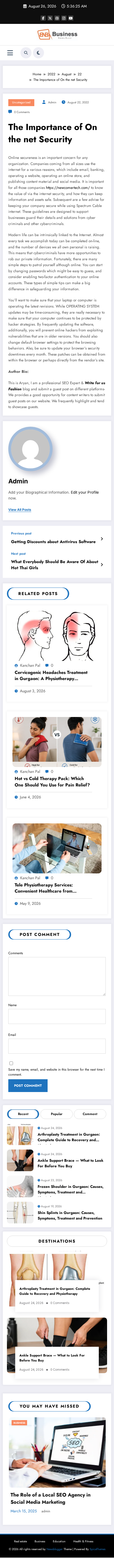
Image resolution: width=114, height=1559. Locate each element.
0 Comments (22, 112)
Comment (90, 1113)
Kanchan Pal (30, 665)
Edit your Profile (85, 492)
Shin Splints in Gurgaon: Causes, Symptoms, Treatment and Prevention (70, 1215)
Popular (57, 1113)
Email (12, 1034)
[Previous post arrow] (101, 539)
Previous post (21, 533)
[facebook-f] (43, 18)
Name (12, 1005)
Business (40, 1423)
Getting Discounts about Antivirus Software (53, 542)
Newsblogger (54, 1530)
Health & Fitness (83, 1522)
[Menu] (10, 53)
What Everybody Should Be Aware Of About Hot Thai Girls (54, 565)
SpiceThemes (97, 1530)
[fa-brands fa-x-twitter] (50, 18)
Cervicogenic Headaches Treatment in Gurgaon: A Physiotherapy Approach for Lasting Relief (51, 676)
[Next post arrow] (101, 564)
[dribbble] (57, 18)
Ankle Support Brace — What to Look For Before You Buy (70, 1163)
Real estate (20, 1522)
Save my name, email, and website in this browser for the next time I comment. (56, 1072)
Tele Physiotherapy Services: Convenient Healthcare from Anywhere (44, 888)
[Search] (26, 53)
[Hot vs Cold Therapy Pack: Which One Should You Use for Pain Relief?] (57, 741)
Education (59, 1522)
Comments (15, 953)
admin (52, 102)
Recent (23, 1113)
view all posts (19, 510)
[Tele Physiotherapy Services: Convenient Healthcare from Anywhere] (57, 847)
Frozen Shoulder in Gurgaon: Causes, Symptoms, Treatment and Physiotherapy (70, 1190)
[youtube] (70, 18)
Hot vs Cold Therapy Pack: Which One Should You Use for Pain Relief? (53, 782)
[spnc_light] (38, 52)
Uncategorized (21, 102)
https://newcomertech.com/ (68, 187)
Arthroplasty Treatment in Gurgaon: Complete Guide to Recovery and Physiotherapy (69, 1138)
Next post (18, 554)
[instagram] (63, 18)
